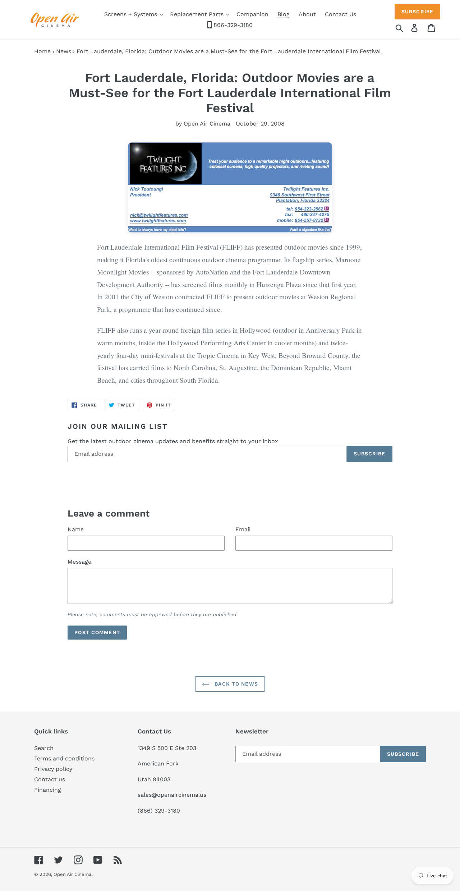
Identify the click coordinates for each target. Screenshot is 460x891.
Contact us (49, 779)
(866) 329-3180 (159, 810)
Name (76, 529)
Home (42, 51)
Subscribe (417, 11)
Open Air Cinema (72, 874)
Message (79, 561)
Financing (47, 789)
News (63, 51)
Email (243, 529)
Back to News (235, 684)
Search (44, 748)
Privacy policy (53, 768)
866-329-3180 (232, 25)
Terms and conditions (64, 758)
